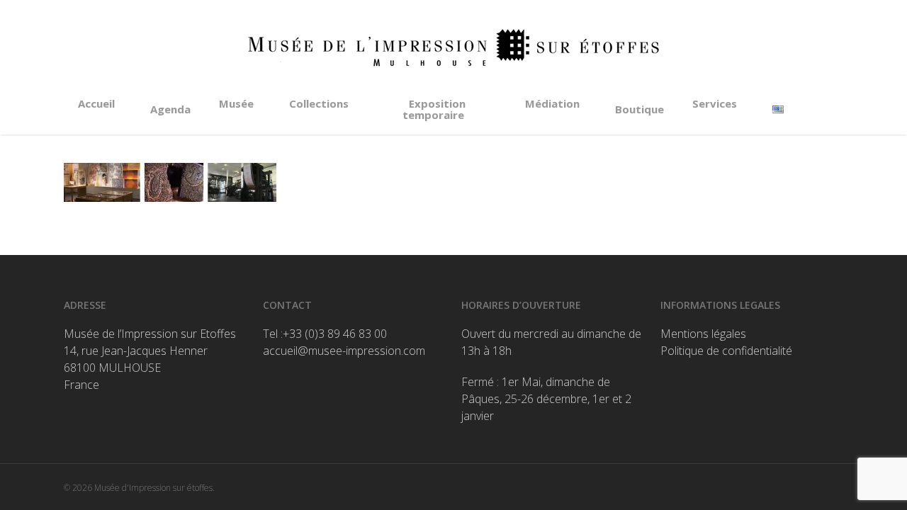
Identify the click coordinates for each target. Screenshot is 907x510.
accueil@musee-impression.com (344, 350)
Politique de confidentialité (726, 350)
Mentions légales (703, 333)
